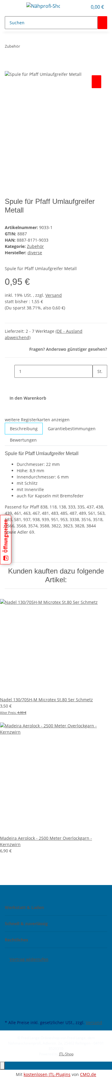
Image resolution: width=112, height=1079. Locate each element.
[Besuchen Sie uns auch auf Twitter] (9, 976)
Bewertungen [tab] (23, 440)
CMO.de (88, 1074)
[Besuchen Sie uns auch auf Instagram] (9, 997)
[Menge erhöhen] (97, 384)
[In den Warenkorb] (9, 67)
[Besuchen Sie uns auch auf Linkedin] (9, 1011)
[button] (82, 7)
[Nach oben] (2, 1066)
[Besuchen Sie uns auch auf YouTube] (9, 983)
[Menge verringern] (9, 371)
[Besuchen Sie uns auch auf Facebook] (9, 969)
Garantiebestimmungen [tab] (72, 428)
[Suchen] (102, 22)
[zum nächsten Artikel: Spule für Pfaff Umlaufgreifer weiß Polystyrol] (35, 47)
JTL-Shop (66, 1054)
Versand (53, 295)
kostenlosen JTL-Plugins (47, 1074)
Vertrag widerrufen (29, 959)
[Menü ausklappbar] (12, 7)
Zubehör (35, 246)
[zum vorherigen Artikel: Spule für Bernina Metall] (25, 47)
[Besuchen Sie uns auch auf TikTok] (9, 1004)
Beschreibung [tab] (24, 428)
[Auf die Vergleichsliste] (96, 81)
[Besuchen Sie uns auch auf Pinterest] (9, 990)
